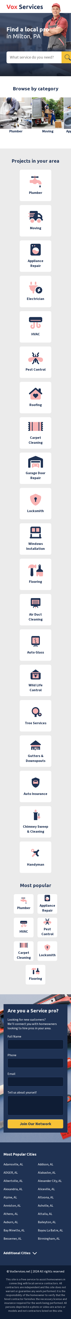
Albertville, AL (13, 1181)
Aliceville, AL (46, 1189)
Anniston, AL (12, 1206)
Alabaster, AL (47, 1173)
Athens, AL (11, 1214)
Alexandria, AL (13, 1189)
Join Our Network (35, 1124)
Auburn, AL (11, 1222)
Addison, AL (45, 1164)
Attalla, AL (45, 1214)
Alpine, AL (10, 1197)
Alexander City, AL (50, 1181)
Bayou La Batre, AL (50, 1230)
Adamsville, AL (13, 1164)
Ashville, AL (45, 1206)
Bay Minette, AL (14, 1230)
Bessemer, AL (12, 1239)
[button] (62, 118)
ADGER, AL (11, 1173)
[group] (16, 115)
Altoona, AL (46, 1197)
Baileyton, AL (47, 1222)
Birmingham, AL (49, 1239)
